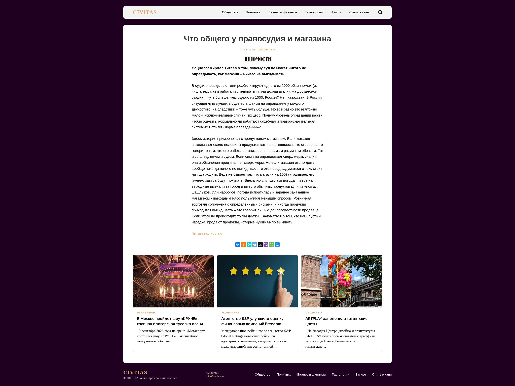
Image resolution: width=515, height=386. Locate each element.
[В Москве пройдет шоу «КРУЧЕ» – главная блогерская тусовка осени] (173, 281)
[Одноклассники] (243, 244)
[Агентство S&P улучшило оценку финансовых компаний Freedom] (257, 281)
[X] (260, 244)
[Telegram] (254, 244)
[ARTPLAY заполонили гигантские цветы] (341, 281)
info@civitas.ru (215, 376)
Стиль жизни (359, 12)
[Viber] (266, 244)
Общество (230, 12)
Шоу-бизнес (146, 312)
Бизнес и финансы (283, 12)
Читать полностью (207, 233)
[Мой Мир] (277, 244)
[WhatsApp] (271, 244)
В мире (336, 12)
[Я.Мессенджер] (249, 244)
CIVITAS (145, 12)
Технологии (314, 12)
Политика (253, 12)
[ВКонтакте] (237, 244)
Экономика (230, 312)
